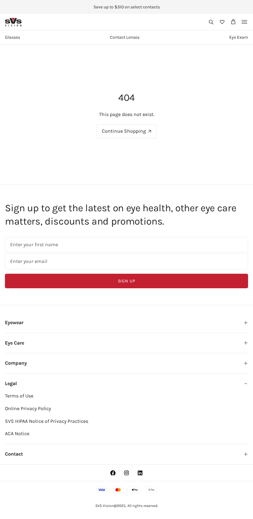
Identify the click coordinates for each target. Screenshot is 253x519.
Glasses (12, 37)
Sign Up (126, 281)
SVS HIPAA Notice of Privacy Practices (46, 421)
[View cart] (233, 22)
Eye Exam (238, 37)
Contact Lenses (124, 37)
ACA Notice (17, 433)
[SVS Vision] (13, 22)
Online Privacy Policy (28, 408)
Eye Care (14, 343)
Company (16, 363)
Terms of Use (19, 396)
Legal (11, 383)
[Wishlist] (222, 22)
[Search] (211, 22)
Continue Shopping (124, 131)
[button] (211, 22)
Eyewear (14, 322)
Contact (14, 454)
